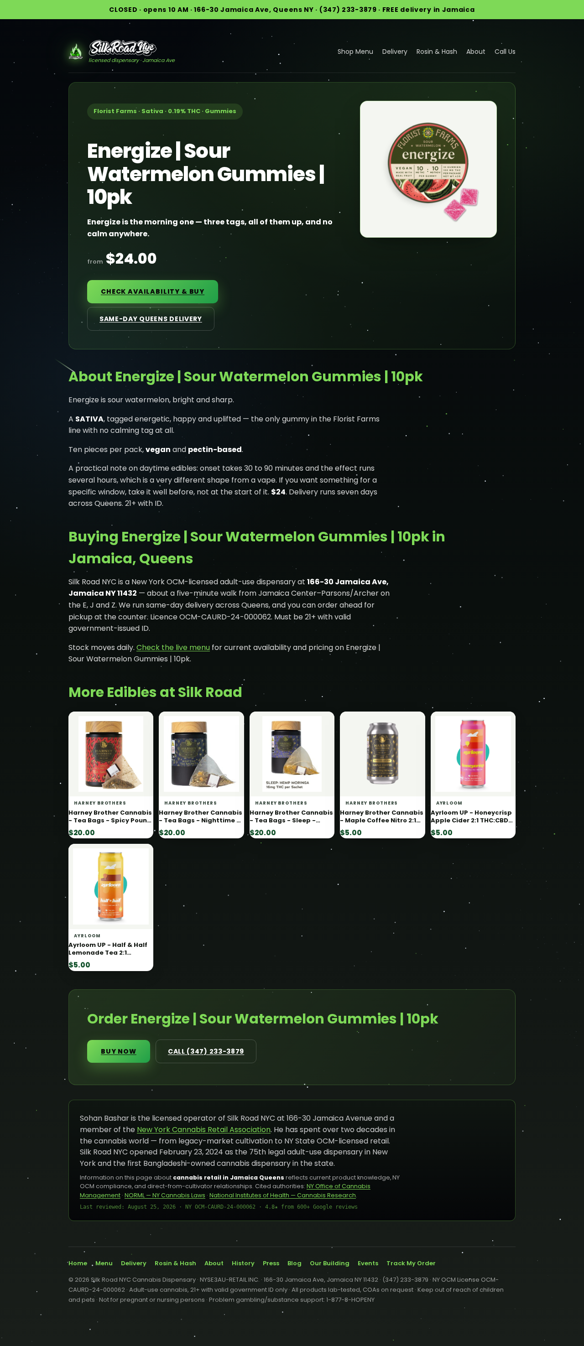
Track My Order (411, 1263)
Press (271, 1263)
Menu (104, 1263)
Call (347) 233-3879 (206, 1051)
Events (368, 1263)
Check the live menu (173, 647)
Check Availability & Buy (152, 291)
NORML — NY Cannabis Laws (165, 1195)
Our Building (329, 1263)
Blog (294, 1263)
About (475, 51)
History (243, 1263)
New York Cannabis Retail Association (204, 1129)
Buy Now (118, 1051)
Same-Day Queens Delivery (150, 318)
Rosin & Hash (437, 51)
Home (77, 1263)
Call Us (505, 51)
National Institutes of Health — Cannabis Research (282, 1195)
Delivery (394, 51)
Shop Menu (355, 51)
